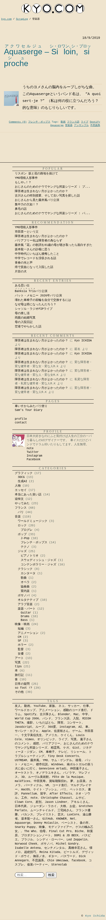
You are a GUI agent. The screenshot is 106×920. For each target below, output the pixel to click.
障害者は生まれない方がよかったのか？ (41, 191)
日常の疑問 (22, 684)
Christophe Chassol (56, 798)
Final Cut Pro (60, 831)
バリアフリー (51, 743)
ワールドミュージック (32, 521)
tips (18, 666)
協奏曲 (25, 586)
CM (19, 637)
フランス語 (73, 122)
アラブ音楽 (25, 604)
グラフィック (24, 473)
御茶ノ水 (39, 856)
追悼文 (19, 499)
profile (21, 419)
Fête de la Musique (67, 777)
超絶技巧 (30, 852)
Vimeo (29, 739)
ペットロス (77, 789)
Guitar (26, 612)
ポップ (22, 534)
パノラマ (69, 773)
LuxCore (73, 814)
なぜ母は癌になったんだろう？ (35, 304)
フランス (21, 508)
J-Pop (25, 538)
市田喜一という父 (26, 232)
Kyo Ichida (95, 915)
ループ (39, 727)
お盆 (72, 806)
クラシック (25, 569)
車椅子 (50, 752)
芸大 (61, 814)
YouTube (40, 706)
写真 (18, 662)
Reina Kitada (49, 852)
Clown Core (23, 802)
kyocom (53, 8)
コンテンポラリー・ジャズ (38, 564)
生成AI (22, 481)
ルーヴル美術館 (38, 777)
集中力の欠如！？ (26, 204)
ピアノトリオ (29, 556)
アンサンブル (81, 125)
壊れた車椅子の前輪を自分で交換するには (43, 300)
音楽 (18, 516)
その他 (19, 692)
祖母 (78, 760)
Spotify (95, 122)
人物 (18, 486)
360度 (52, 727)
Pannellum (29, 793)
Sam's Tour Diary (28, 410)
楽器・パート (26, 609)
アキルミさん (79, 802)
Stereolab (59, 864)
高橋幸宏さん (77, 848)
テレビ (62, 752)
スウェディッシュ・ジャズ (38, 560)
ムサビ (79, 798)
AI (80, 727)
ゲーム (76, 731)
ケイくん (66, 735)
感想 (36, 743)
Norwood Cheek (26, 844)
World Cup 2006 (27, 718)
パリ (21, 512)
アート (19, 658)
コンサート (74, 723)
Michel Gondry (67, 844)
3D (23, 777)
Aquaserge (57, 125)
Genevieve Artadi (53, 768)
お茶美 (81, 781)
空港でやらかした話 (28, 326)
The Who (30, 831)
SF (19, 640)
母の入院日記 (24, 322)
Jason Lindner (56, 802)
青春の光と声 (24, 263)
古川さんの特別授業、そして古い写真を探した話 (47, 195)
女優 (21, 653)
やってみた (22, 503)
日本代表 (21, 806)
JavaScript (23, 727)
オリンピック (46, 739)
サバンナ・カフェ (26, 731)
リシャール (78, 752)
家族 (52, 706)
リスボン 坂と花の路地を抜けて (36, 173)
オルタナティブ (28, 600)
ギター (52, 856)
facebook (78, 860)
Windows (57, 764)
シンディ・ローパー (49, 839)
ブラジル (27, 839)
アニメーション (28, 633)
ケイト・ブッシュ (45, 789)
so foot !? (23, 688)
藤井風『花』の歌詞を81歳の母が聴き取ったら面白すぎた (53, 245)
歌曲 (24, 578)
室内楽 (25, 591)
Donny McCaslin (46, 823)
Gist (75, 748)
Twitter (33, 452)
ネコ (61, 706)
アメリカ (51, 735)
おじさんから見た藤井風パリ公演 (37, 200)
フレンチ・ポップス (39, 122)
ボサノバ (24, 595)
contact (21, 422)
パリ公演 (31, 291)
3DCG (21, 477)
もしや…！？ (23, 182)
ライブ (84, 122)
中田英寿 (40, 781)
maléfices (22, 781)
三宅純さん (64, 810)
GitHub (47, 819)
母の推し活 (22, 313)
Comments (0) (18, 122)
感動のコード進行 (75, 710)
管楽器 (68, 125)
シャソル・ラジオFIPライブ (35, 309)
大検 (63, 806)
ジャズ (22, 551)
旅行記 (19, 675)
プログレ (27, 530)
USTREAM (21, 760)
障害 (60, 723)
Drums (25, 616)
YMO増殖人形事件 (26, 178)
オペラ (25, 582)
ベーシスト (68, 823)
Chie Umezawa (57, 860)
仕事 (86, 706)
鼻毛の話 (21, 209)
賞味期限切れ (58, 781)
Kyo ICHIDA (83, 340)
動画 (63, 122)
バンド (46, 718)
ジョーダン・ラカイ (43, 806)
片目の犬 (21, 271)
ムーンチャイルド (42, 810)
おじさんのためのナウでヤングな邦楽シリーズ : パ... (52, 213)
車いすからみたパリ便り (31, 406)
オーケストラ (24, 773)
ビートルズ (71, 852)
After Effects (61, 793)
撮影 (30, 723)
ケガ (66, 748)
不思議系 (95, 125)
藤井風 (34, 760)
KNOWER (61, 819)
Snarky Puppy (25, 827)
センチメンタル (54, 848)
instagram (67, 727)
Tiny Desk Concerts (63, 756)
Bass (24, 620)
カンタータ (28, 573)
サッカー (74, 706)
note (30, 448)
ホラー (22, 645)
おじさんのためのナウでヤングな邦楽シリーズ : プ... (52, 187)
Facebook (33, 459)
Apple (46, 731)
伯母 (43, 831)
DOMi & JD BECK (66, 835)
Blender (64, 714)
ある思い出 (22, 285)
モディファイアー (60, 827)
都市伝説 (42, 764)
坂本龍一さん (30, 819)
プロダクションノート (36, 835)
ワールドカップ (25, 710)
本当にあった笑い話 (28, 494)
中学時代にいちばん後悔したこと (37, 254)
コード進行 (59, 785)
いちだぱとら (45, 723)
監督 (21, 649)
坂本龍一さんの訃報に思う (32, 249)
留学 (43, 793)
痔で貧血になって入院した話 (34, 267)
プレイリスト (45, 814)
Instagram (34, 456)
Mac (76, 714)
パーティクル (33, 785)
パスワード (68, 856)
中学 (85, 714)
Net (72, 819)
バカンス (27, 814)
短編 (21, 628)
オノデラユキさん (48, 773)
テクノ (25, 547)
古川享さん (47, 714)
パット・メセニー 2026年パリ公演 (38, 295)
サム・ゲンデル (61, 760)
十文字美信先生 (31, 735)
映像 (42, 827)
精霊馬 (55, 748)
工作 (24, 798)
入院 (76, 718)
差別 (38, 802)
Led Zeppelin (77, 839)
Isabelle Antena (28, 848)
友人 (18, 706)
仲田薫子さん (79, 768)
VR (47, 785)
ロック (22, 525)
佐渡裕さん (61, 731)
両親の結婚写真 (25, 318)
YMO (45, 760)
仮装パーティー (37, 864)
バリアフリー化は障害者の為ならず (38, 240)
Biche (79, 831)
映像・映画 (22, 624)
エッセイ (21, 490)
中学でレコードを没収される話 (35, 258)
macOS (25, 789)
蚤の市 (84, 823)
